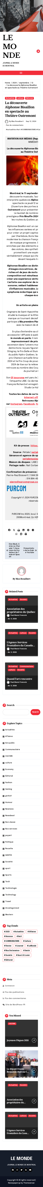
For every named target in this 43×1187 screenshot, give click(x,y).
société (9, 955)
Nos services (11, 829)
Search (10, 705)
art (19, 129)
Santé (27, 950)
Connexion (10, 986)
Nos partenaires (12, 950)
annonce (9, 936)
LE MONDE (11, 47)
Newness (9, 809)
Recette (9, 849)
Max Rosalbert (23, 578)
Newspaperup (14, 1183)
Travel (8, 901)
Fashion (8, 783)
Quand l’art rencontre (19, 678)
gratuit (8, 796)
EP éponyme (17, 378)
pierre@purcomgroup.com (25, 482)
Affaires (9, 736)
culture (20, 98)
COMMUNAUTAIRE (29, 129)
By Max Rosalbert (16, 121)
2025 (8, 931)
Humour (8, 802)
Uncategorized (12, 908)
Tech (7, 882)
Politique (9, 842)
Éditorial (29, 98)
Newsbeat (10, 816)
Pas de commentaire (14, 125)
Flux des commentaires (15, 998)
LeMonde (32, 946)
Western (9, 915)
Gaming (8, 789)
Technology (10, 895)
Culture (28, 941)
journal (20, 946)
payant (8, 835)
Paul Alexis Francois (18, 615)
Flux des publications (14, 992)
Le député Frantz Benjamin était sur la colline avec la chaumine (17, 1073)
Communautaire (26, 666)
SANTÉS (8, 855)
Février (8, 946)
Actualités (10, 98)
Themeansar (29, 1183)
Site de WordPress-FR (15, 1005)
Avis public (10, 743)
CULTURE (9, 756)
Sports (8, 875)
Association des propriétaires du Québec (21, 610)
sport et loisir (24, 955)
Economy (9, 769)
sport (7, 868)
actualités (11, 129)
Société (23, 599)
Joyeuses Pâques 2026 (18, 1040)
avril (20, 936)
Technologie (11, 888)
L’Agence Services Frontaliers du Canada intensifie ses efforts (20, 645)
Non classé (10, 822)
